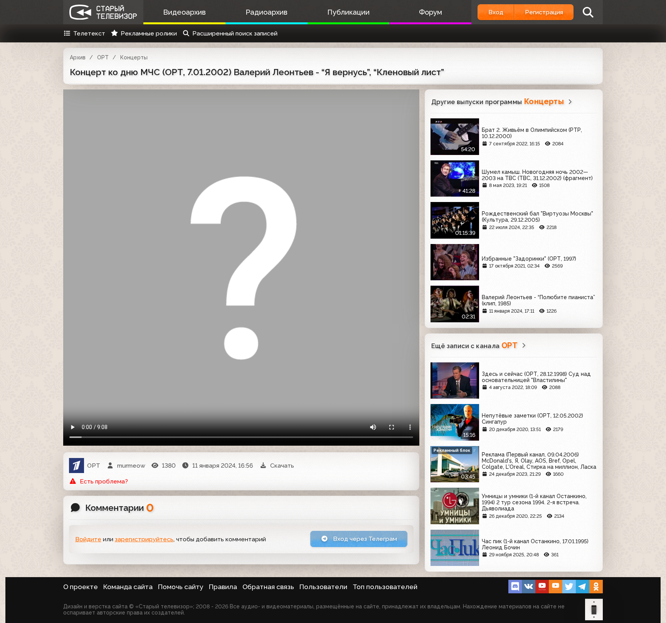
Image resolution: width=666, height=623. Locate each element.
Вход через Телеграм (364, 538)
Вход (495, 12)
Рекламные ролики (149, 33)
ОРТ (103, 57)
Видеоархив (184, 12)
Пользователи (323, 587)
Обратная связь (268, 587)
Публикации (348, 12)
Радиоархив (267, 12)
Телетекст (89, 33)
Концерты (134, 57)
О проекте (80, 587)
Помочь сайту (181, 587)
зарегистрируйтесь (144, 539)
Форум (430, 12)
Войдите (88, 539)
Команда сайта (128, 587)
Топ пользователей (385, 587)
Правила (223, 587)
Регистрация (544, 12)
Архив (78, 57)
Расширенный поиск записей (235, 33)
